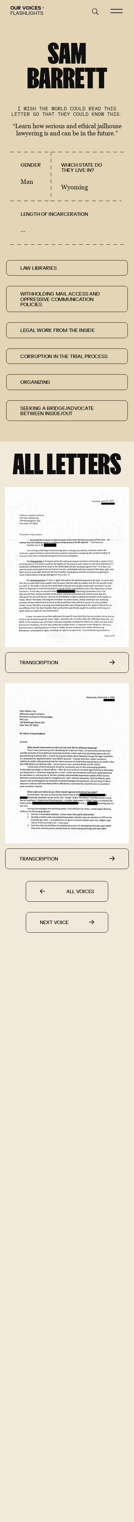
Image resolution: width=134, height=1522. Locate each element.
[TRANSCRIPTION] (67, 573)
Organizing (35, 382)
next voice (54, 922)
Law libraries (38, 268)
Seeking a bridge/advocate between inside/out (57, 411)
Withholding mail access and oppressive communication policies (60, 299)
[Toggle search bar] (95, 13)
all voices (80, 891)
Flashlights (26, 13)
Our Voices (25, 8)
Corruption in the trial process (63, 356)
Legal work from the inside (57, 330)
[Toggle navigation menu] (117, 10)
